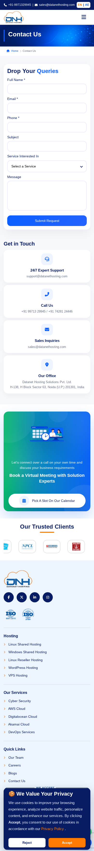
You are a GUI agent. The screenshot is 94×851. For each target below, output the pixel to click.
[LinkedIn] (35, 597)
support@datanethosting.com (47, 276)
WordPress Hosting (22, 668)
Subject (13, 137)
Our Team (15, 757)
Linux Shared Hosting (24, 644)
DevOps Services (21, 732)
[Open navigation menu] (83, 17)
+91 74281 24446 (60, 311)
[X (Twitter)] (22, 597)
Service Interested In (23, 156)
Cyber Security (19, 701)
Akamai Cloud (18, 724)
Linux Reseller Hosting (25, 660)
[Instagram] (48, 597)
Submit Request (47, 221)
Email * (12, 99)
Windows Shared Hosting (27, 652)
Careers (14, 765)
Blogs (12, 773)
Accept (67, 842)
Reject (27, 842)
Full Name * (16, 80)
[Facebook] (9, 597)
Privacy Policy (53, 829)
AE (87, 5)
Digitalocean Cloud (22, 716)
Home (14, 50)
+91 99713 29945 (33, 311)
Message (14, 177)
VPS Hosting (17, 675)
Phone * (13, 118)
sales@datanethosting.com (57, 5)
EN (80, 5)
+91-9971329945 (19, 5)
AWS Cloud (16, 709)
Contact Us (16, 781)
